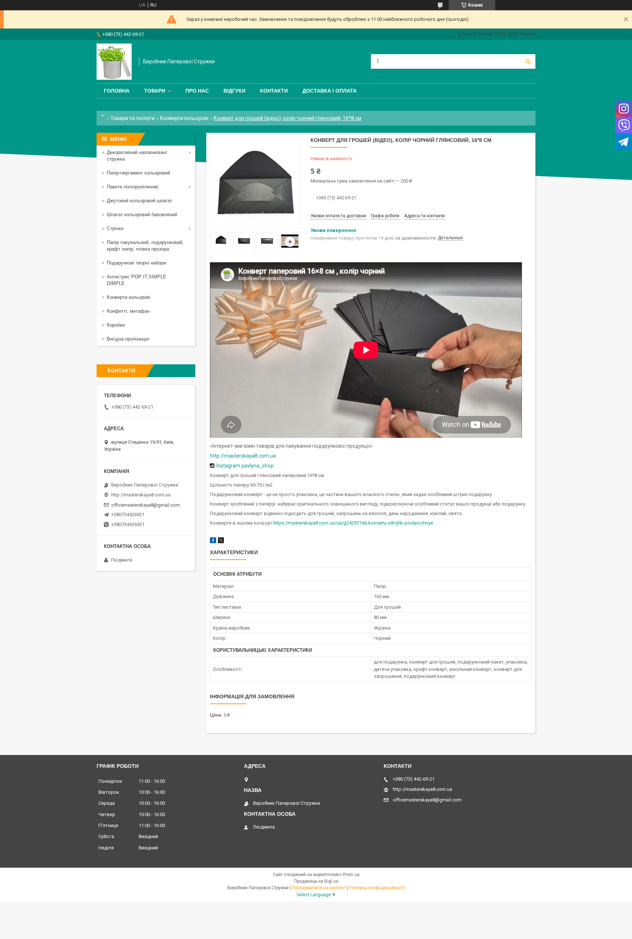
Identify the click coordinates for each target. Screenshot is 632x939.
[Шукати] (528, 61)
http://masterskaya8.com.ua (243, 456)
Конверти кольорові (184, 118)
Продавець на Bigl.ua (316, 881)
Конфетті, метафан (128, 311)
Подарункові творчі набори (136, 263)
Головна (116, 91)
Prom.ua (351, 874)
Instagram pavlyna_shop (245, 466)
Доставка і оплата (329, 91)
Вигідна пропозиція (128, 339)
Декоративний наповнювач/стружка (137, 156)
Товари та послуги (132, 118)
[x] (221, 541)
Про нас (197, 91)
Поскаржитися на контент (319, 887)
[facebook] (213, 541)
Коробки (116, 325)
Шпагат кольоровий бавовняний (142, 214)
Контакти (274, 91)
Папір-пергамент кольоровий (138, 173)
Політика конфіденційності (377, 887)
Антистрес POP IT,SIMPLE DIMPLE (136, 280)
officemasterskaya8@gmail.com (145, 505)
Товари (154, 91)
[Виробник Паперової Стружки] (114, 62)
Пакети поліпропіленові (132, 186)
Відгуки (234, 91)
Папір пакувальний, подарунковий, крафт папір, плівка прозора (145, 246)
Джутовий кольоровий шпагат (139, 200)
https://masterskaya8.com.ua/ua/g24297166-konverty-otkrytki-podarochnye (353, 523)
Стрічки (115, 228)
